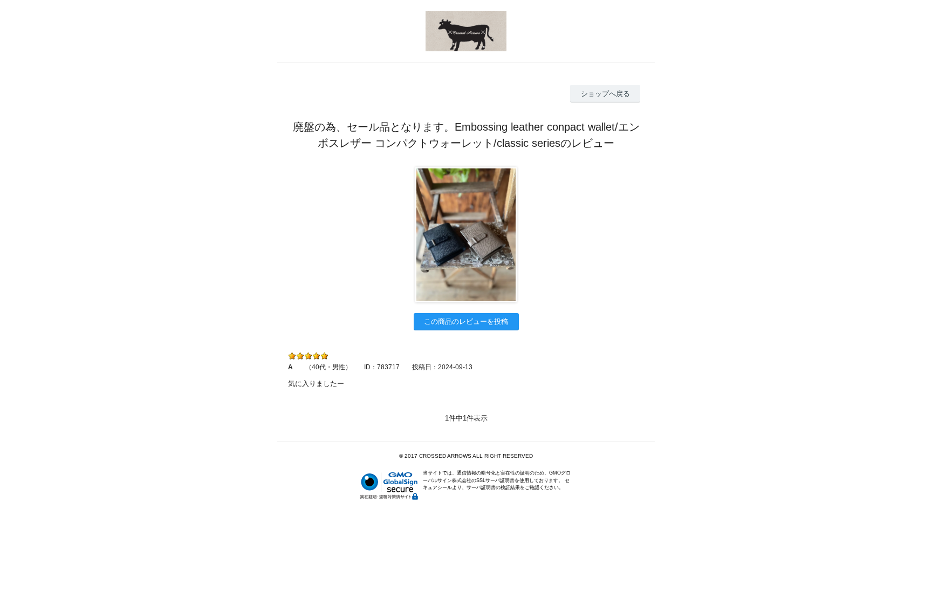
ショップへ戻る (605, 94)
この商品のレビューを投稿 (466, 321)
